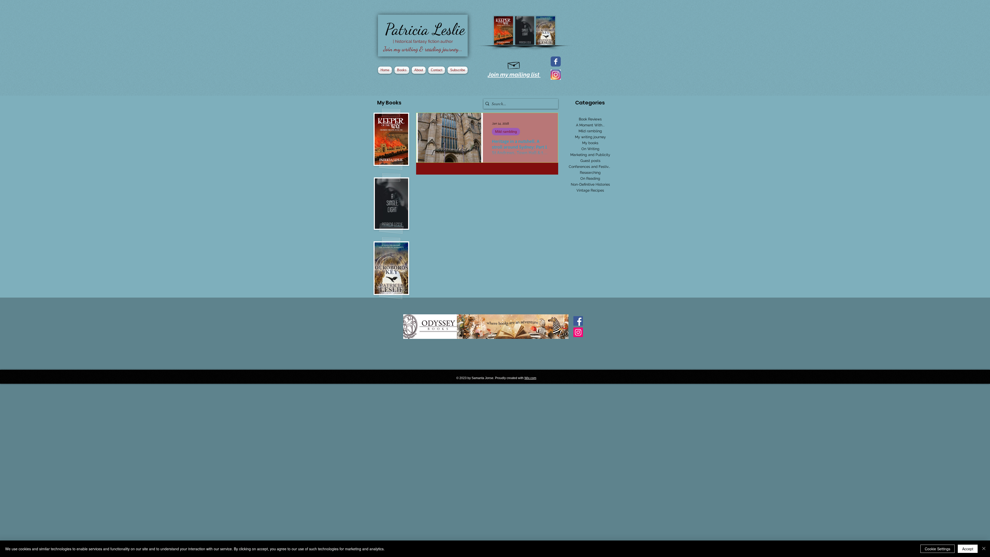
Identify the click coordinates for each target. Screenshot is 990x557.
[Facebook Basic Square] (578, 321)
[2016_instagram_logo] (556, 75)
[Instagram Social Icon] (578, 332)
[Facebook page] (556, 61)
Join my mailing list (514, 74)
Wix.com (530, 378)
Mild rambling (506, 131)
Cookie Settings (937, 548)
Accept (967, 548)
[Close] (984, 549)
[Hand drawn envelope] (514, 64)
